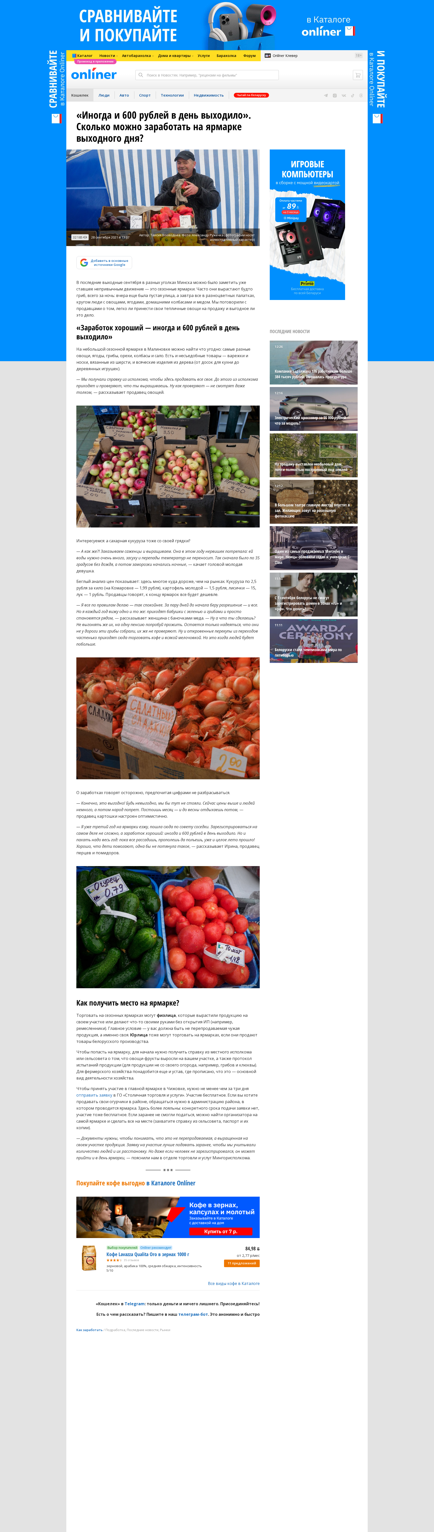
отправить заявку (94, 1095)
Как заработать (89, 1330)
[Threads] (361, 95)
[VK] (344, 95)
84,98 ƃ (252, 1248)
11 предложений (242, 1263)
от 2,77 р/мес (248, 1255)
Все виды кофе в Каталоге (234, 1283)
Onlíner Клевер (285, 55)
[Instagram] (335, 95)
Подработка (115, 1330)
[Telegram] (326, 95)
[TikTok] (352, 95)
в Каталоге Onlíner (135, 1182)
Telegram (135, 1304)
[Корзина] (358, 75)
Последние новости (142, 1330)
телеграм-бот (193, 1314)
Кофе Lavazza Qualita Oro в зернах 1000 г (147, 1254)
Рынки (165, 1330)
